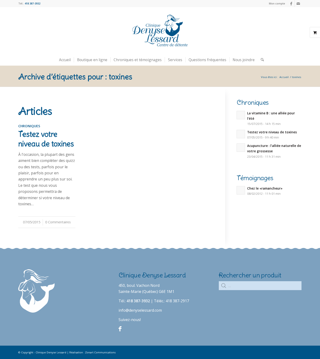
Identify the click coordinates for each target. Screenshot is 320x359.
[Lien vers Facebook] (291, 3)
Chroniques (29, 126)
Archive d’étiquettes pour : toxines (75, 77)
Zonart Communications (100, 352)
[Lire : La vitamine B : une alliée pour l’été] (241, 115)
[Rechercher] (261, 60)
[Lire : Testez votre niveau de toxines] (241, 134)
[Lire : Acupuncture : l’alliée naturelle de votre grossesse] (241, 147)
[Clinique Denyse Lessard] (160, 30)
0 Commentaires (58, 222)
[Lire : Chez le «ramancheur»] (241, 190)
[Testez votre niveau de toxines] (46, 132)
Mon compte (277, 3)
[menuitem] (276, 3)
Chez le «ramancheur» (265, 188)
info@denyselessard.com (140, 310)
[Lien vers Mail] (298, 3)
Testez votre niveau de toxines (272, 132)
